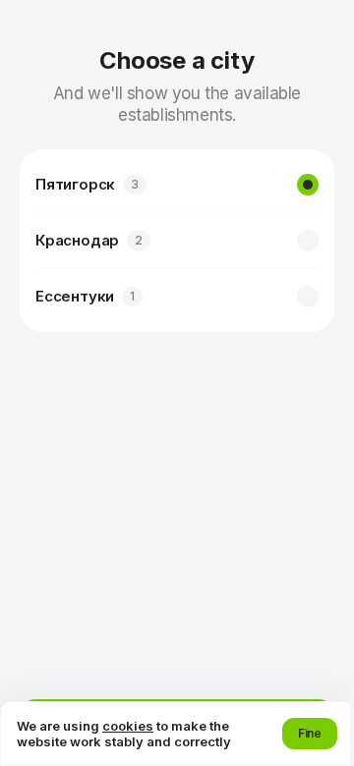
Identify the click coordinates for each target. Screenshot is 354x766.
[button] (309, 733)
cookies (127, 726)
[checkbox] (308, 184)
